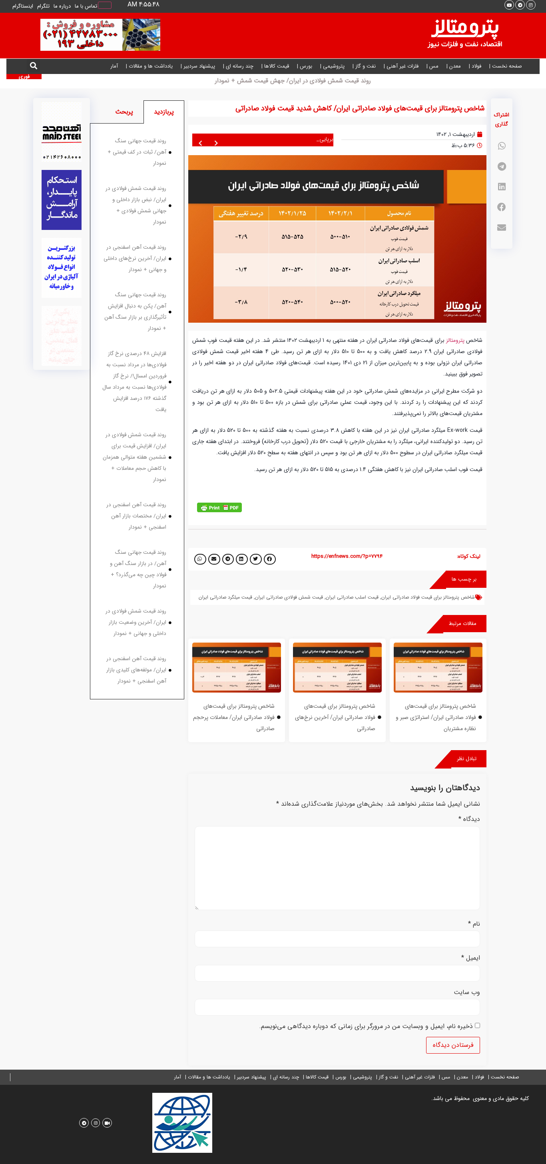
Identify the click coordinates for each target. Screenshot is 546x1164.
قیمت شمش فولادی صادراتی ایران (289, 597)
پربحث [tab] (124, 112)
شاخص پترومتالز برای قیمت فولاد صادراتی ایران (428, 597)
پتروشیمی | (332, 66)
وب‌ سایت (467, 992)
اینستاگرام (22, 6)
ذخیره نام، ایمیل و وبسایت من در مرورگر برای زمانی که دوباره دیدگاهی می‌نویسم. (366, 1026)
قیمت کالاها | (275, 66)
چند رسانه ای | (238, 66)
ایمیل (470, 958)
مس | (432, 66)
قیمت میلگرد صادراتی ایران (225, 597)
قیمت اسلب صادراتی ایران (352, 597)
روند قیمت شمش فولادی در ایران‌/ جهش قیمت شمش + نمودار (353, 81)
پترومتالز (455, 340)
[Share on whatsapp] (501, 146)
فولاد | (475, 66)
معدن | (453, 66)
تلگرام (43, 6)
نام (474, 924)
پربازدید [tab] (164, 112)
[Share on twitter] (256, 559)
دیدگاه (469, 819)
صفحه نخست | (505, 66)
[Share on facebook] (501, 207)
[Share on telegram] (501, 167)
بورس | (304, 66)
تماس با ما (86, 6)
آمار (114, 66)
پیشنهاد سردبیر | (198, 66)
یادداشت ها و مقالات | (149, 66)
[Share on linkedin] (501, 187)
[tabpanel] (137, 411)
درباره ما (62, 6)
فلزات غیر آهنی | (401, 66)
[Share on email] (501, 228)
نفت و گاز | (364, 66)
